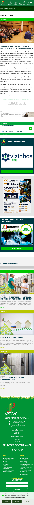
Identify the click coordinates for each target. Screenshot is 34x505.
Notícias (6, 8)
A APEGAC (6, 457)
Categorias (4, 134)
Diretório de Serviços (8, 459)
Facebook (12, 450)
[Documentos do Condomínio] (17, 324)
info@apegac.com (19, 426)
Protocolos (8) (24, 473)
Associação (12, 8)
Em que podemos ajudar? (8, 125)
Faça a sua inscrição (17, 248)
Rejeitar (17, 501)
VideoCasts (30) (24, 474)
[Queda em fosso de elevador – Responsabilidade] (17, 364)
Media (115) (23, 468)
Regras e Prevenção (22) (26, 467)
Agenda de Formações (8, 462)
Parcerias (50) (24, 471)
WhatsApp (22, 450)
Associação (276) (24, 458)
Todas (16, 267)
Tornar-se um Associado (9, 458)
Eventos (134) (24, 462)
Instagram (15, 450)
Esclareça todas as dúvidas (17, 171)
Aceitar (7, 501)
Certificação (6, 464)
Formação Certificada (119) (27, 464)
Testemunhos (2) (24, 461)
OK (31, 128)
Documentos (6, 468)
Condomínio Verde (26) (26, 470)
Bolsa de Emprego (8, 467)
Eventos (5, 461)
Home (1, 8)
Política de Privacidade (9, 470)
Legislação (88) (24, 465)
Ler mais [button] (27, 501)
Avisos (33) (23, 459)
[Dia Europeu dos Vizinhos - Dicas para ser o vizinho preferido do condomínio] (17, 284)
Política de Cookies (8, 471)
